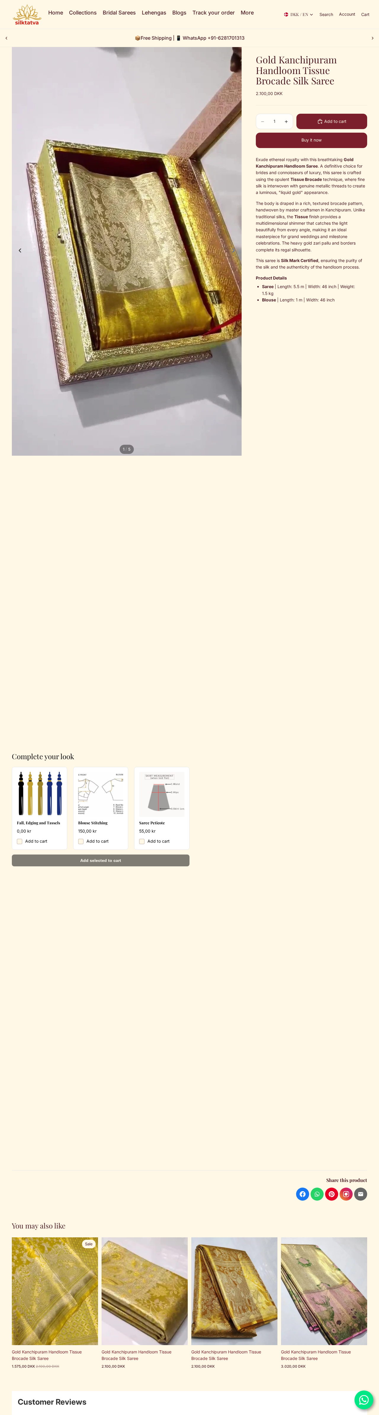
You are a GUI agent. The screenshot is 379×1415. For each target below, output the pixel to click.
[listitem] (247, 12)
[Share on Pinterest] (331, 1194)
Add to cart (36, 841)
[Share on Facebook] (302, 1194)
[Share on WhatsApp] (317, 1194)
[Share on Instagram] (346, 1194)
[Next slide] (372, 37)
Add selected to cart (100, 860)
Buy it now (311, 139)
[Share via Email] (360, 1194)
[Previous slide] (6, 37)
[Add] (88, 1336)
